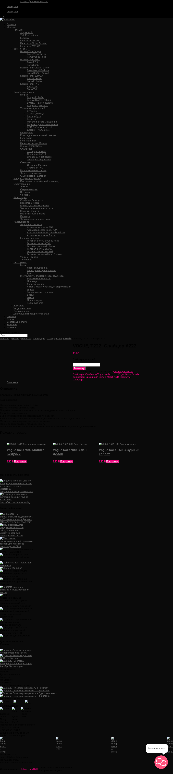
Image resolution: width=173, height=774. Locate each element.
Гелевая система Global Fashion (44, 254)
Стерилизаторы (29, 189)
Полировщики (34, 300)
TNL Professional (29, 35)
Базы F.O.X (33, 62)
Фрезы (30, 289)
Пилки (30, 297)
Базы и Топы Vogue (30, 51)
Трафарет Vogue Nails (39, 159)
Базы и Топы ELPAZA (31, 75)
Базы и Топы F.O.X (30, 59)
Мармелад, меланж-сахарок (42, 124)
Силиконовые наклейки (33, 175)
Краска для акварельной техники (38, 135)
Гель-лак (18, 29)
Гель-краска (26, 132)
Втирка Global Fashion (39, 100)
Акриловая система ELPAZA (42, 229)
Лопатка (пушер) (36, 284)
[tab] (12, 382)
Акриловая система (31, 224)
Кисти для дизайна (37, 267)
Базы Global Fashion (38, 70)
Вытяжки (25, 192)
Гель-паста (26, 138)
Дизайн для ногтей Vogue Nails (102, 377)
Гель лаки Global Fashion (33, 43)
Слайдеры (26, 148)
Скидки (11, 319)
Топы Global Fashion (38, 73)
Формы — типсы (29, 257)
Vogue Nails (26, 32)
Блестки (31, 119)
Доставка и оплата (17, 321)
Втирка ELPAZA (35, 97)
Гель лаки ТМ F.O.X (30, 40)
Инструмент (20, 262)
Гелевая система (29, 238)
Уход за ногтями (22, 308)
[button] (161, 762)
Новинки (11, 316)
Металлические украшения (42, 121)
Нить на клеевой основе (33, 170)
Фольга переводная (31, 173)
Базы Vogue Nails (36, 54)
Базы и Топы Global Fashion (35, 67)
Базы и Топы (20, 48)
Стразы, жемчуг (35, 113)
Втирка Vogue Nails (37, 105)
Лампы (24, 186)
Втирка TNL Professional (40, 102)
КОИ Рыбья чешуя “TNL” (40, 127)
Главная (11, 24)
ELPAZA (24, 38)
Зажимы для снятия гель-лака (36, 208)
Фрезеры (25, 194)
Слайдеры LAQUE (36, 154)
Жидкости (19, 305)
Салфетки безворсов (31, 200)
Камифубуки (34, 116)
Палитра (25, 216)
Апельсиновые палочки (40, 292)
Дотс (29, 273)
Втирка (24, 94)
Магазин (11, 27)
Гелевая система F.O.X (39, 248)
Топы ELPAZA (34, 81)
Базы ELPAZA (34, 78)
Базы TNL (32, 86)
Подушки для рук (29, 211)
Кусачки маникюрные (39, 278)
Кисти (23, 265)
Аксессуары (20, 197)
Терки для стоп (35, 302)
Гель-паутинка (28, 140)
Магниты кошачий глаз (32, 213)
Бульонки (32, 111)
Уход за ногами (22, 311)
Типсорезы (26, 259)
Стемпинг (25, 162)
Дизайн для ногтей (24, 92)
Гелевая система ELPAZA (41, 246)
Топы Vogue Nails (36, 56)
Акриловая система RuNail (41, 235)
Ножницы (32, 281)
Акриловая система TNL (40, 227)
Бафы (30, 294)
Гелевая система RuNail (40, 251)
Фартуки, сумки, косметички (35, 219)
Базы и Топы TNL (29, 83)
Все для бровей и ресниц (27, 178)
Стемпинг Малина (37, 165)
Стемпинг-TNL (35, 167)
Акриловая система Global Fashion (46, 232)
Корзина (11, 327)
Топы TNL (32, 89)
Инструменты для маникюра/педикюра (42, 275)
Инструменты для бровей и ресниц (39, 181)
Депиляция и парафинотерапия (31, 313)
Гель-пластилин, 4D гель (33, 143)
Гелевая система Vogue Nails (43, 240)
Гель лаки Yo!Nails (30, 46)
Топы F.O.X (33, 65)
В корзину (79, 368)
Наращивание (21, 221)
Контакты (12, 324)
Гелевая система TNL (39, 243)
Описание (12, 382)
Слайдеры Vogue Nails (39, 156)
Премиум (125, 377)
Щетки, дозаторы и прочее (34, 205)
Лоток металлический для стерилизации (49, 286)
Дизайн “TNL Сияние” (39, 129)
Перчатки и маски (30, 202)
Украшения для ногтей (32, 108)
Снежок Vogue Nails (31, 146)
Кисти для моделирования (41, 270)
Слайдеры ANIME (36, 151)
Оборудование (22, 184)
